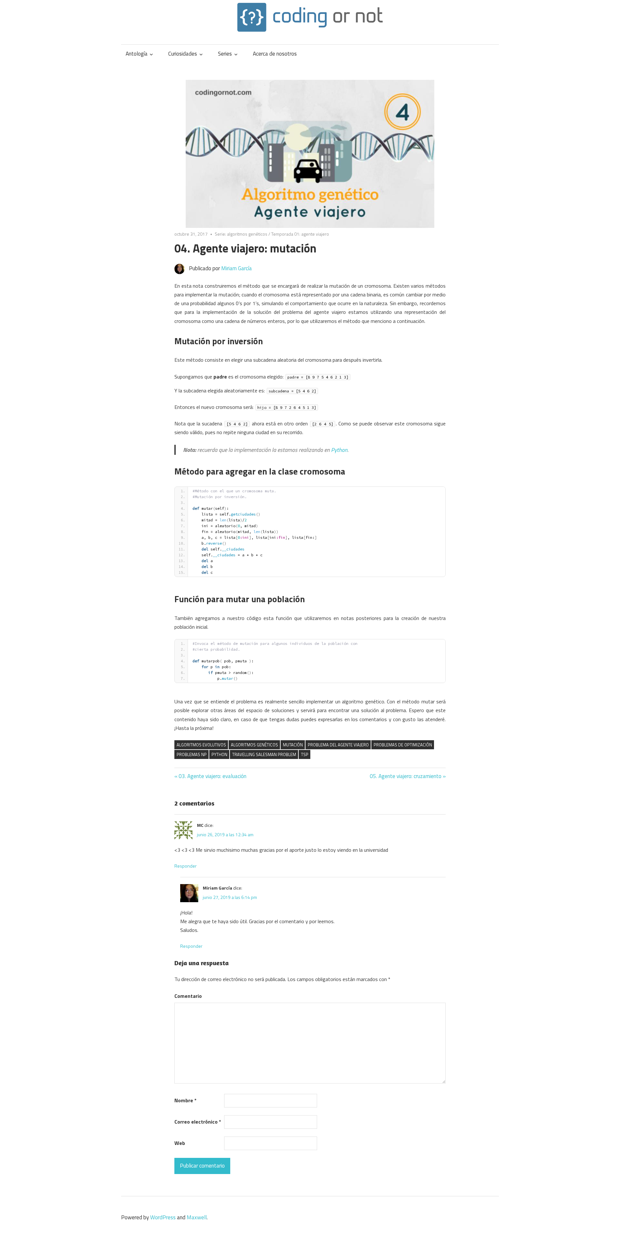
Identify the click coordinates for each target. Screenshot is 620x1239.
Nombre (185, 1100)
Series (225, 53)
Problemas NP (192, 754)
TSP (304, 754)
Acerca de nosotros (275, 53)
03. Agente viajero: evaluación (212, 776)
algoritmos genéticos (254, 745)
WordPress (163, 1217)
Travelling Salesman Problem (264, 754)
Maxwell (197, 1217)
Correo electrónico (197, 1122)
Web (179, 1143)
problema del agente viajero (338, 745)
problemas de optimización (403, 745)
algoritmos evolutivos (201, 745)
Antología (137, 53)
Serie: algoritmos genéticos (241, 233)
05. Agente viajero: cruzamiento (405, 776)
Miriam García (236, 268)
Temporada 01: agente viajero (300, 233)
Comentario (188, 996)
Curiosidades (182, 53)
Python (339, 449)
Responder (185, 865)
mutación (293, 745)
